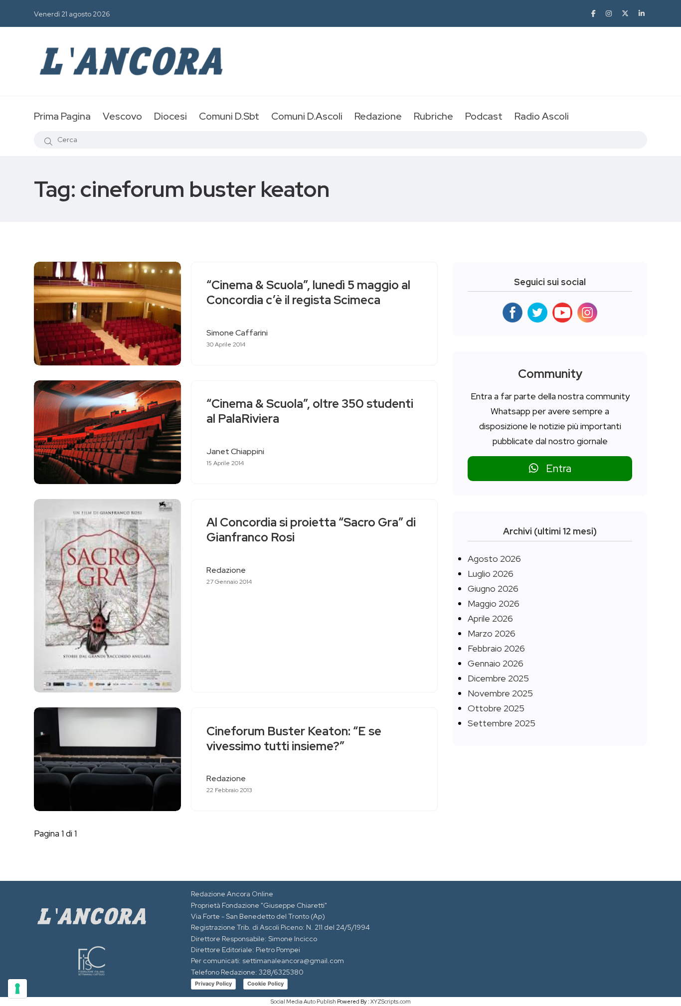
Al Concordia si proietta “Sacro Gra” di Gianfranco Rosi (311, 530)
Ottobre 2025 (496, 708)
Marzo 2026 (491, 633)
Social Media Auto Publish (303, 1001)
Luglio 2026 (490, 573)
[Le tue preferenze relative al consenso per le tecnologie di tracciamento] (17, 988)
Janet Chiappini (235, 451)
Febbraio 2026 (496, 648)
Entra (554, 468)
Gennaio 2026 (495, 663)
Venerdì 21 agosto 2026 (72, 13)
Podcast (484, 116)
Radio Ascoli (541, 116)
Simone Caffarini (237, 333)
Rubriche (433, 116)
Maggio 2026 (493, 603)
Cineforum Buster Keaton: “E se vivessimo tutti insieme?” (293, 738)
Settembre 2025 (501, 723)
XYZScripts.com (390, 1001)
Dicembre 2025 (498, 678)
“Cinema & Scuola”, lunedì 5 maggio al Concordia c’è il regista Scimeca (308, 293)
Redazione (378, 116)
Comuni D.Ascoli (306, 116)
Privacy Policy (213, 983)
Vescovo (122, 116)
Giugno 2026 (493, 588)
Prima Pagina (62, 116)
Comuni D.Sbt (229, 116)
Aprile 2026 (490, 618)
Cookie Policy (265, 983)
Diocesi (170, 116)
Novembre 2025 (500, 693)
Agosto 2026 (494, 558)
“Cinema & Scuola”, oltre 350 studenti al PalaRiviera (309, 411)
